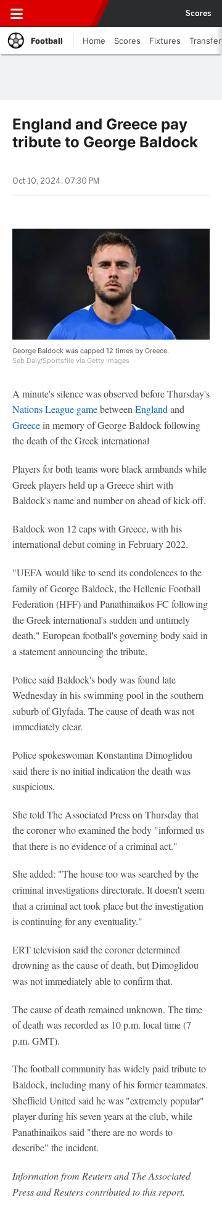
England (151, 408)
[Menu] (16, 13)
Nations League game (54, 408)
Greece (27, 424)
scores (199, 13)
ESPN (66, 13)
